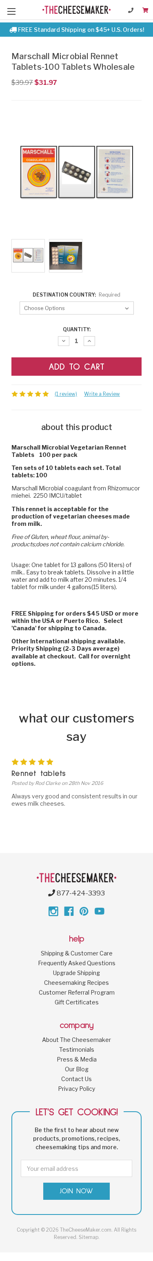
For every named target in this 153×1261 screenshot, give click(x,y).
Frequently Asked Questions (76, 963)
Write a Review (102, 394)
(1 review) (66, 394)
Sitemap (88, 1237)
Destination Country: (77, 295)
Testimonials (76, 1049)
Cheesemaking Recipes (76, 982)
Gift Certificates (77, 1002)
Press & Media (77, 1059)
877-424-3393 (80, 893)
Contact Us (76, 1078)
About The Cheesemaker (76, 1039)
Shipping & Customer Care (77, 953)
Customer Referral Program (77, 992)
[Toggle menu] (11, 11)
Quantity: (77, 329)
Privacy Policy (76, 1088)
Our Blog (77, 1069)
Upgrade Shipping (76, 972)
